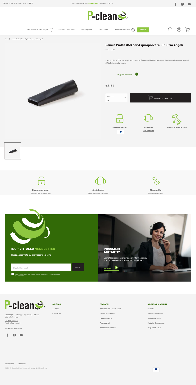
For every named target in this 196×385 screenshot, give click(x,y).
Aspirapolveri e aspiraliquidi (110, 309)
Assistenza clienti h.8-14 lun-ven (18, 3)
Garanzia (151, 309)
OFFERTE (143, 30)
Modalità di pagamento (156, 323)
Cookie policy (22, 363)
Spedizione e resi (154, 318)
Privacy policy (9, 363)
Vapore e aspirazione (108, 314)
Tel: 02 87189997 (11, 321)
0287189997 (148, 131)
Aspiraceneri (105, 323)
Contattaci (107, 268)
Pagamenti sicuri (154, 328)
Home (6, 39)
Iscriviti (78, 267)
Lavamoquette (106, 318)
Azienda (55, 309)
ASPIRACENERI (103, 30)
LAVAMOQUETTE (86, 30)
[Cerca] (169, 29)
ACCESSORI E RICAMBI (122, 30)
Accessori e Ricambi (108, 328)
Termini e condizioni (155, 314)
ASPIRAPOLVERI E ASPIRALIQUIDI (37, 30)
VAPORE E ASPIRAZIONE (66, 30)
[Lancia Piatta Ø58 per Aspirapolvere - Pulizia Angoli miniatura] (12, 151)
